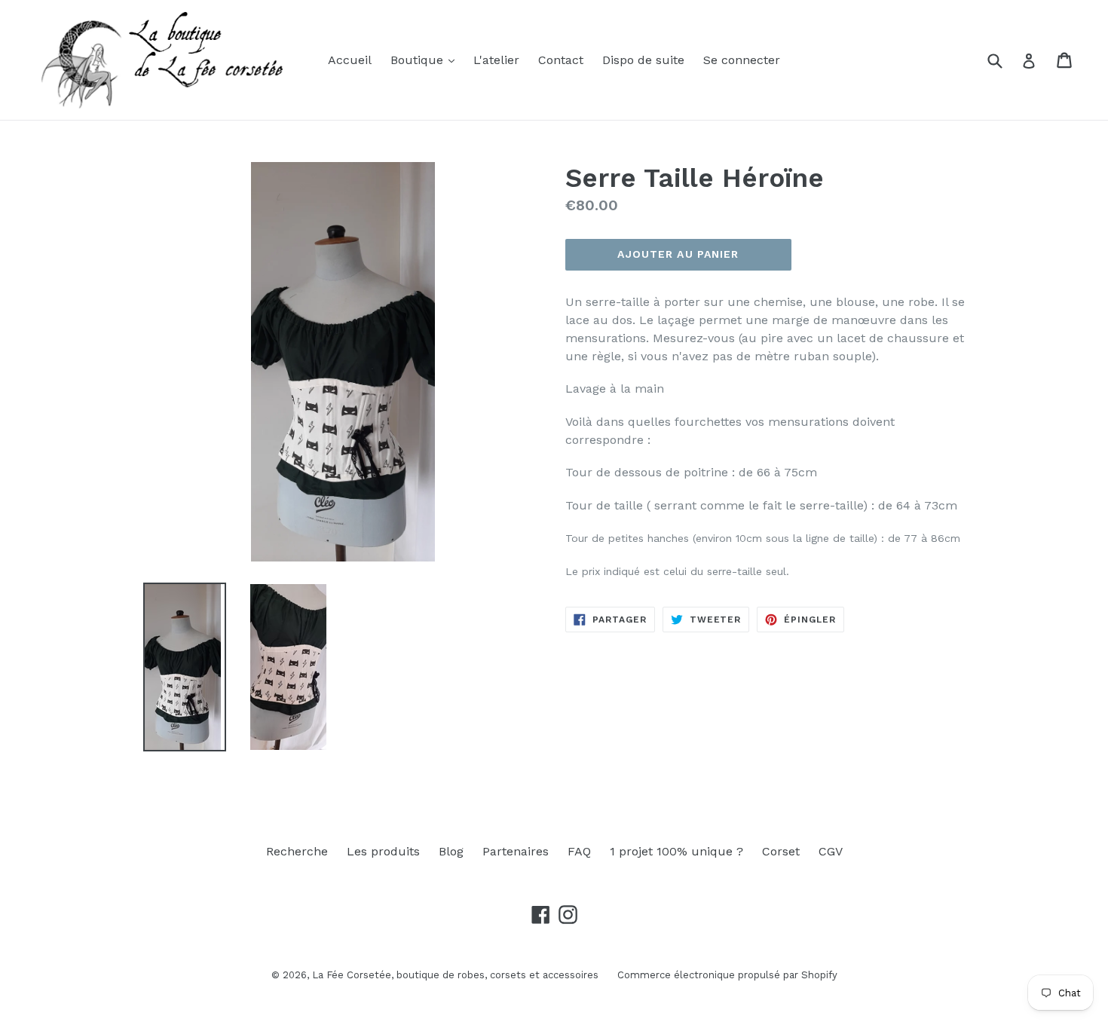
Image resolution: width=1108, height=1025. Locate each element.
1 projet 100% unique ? (676, 851)
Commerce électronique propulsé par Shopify (727, 975)
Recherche (297, 851)
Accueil (350, 60)
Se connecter (741, 60)
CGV (831, 851)
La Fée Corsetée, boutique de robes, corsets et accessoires (455, 975)
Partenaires (515, 851)
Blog (451, 851)
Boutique (418, 60)
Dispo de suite (643, 60)
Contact (560, 60)
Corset (781, 851)
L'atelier (496, 60)
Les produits (383, 851)
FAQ (579, 851)
